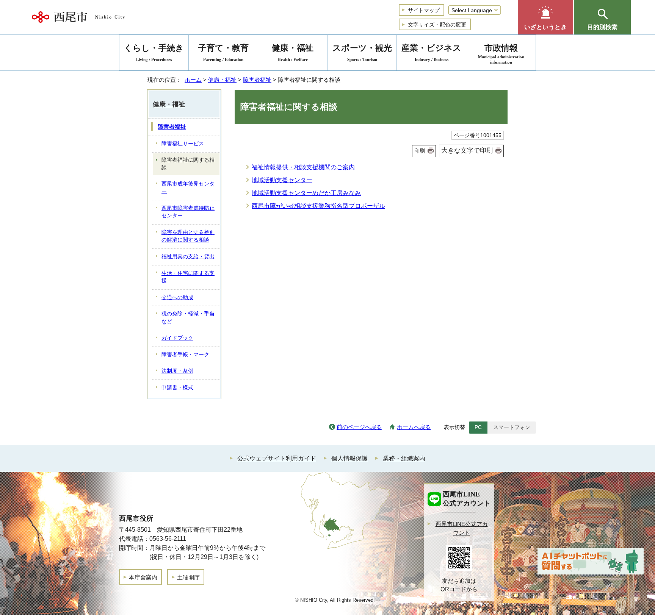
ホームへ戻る (414, 427)
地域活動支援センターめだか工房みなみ (306, 193)
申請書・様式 (177, 387)
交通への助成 (177, 297)
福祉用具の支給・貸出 (188, 256)
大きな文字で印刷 (467, 150)
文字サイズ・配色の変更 (437, 25)
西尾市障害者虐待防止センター (188, 212)
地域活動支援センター (282, 180)
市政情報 (501, 53)
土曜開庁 (188, 577)
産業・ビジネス (431, 52)
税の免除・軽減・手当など (188, 318)
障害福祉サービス (182, 144)
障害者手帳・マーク (185, 354)
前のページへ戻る (359, 427)
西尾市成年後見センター (188, 188)
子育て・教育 (223, 52)
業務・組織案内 (404, 458)
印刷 (419, 151)
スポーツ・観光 (362, 52)
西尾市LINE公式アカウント (462, 528)
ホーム (193, 79)
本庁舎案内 (143, 577)
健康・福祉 (222, 79)
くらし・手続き (154, 52)
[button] (545, 17)
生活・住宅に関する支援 (188, 277)
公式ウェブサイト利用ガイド (276, 458)
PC (478, 427)
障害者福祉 (257, 79)
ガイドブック (177, 338)
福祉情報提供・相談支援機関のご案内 (303, 167)
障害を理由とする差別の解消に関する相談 (188, 236)
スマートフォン (511, 427)
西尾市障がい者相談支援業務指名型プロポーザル (318, 206)
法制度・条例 (177, 371)
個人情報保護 (349, 458)
